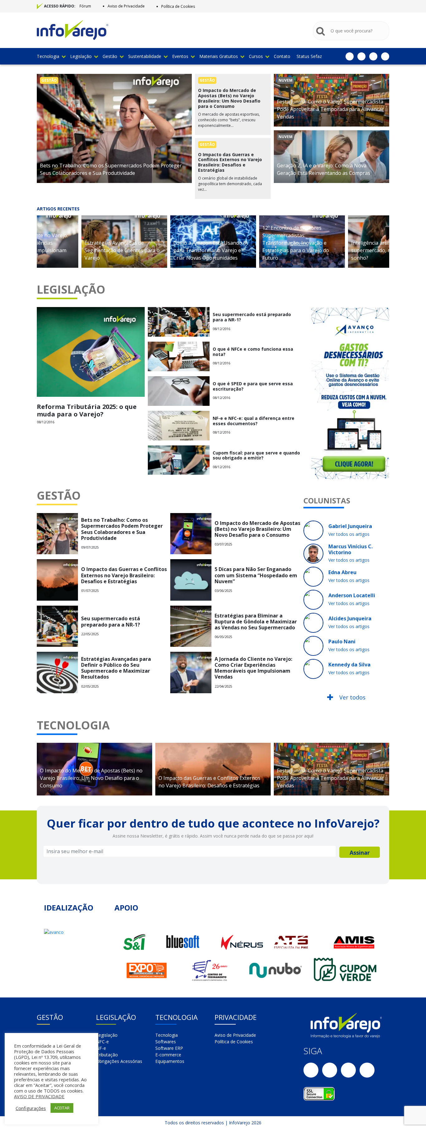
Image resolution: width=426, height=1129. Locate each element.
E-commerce (168, 1055)
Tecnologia (48, 56)
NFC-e (102, 1042)
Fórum (85, 6)
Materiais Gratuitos (218, 56)
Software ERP (169, 1048)
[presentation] (27, 244)
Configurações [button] (31, 1108)
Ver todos (351, 697)
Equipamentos (169, 1061)
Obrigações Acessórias (119, 1061)
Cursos (256, 56)
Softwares (165, 1042)
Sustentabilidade (144, 56)
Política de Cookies (178, 6)
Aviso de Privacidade (126, 6)
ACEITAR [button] (62, 1108)
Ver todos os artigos (349, 534)
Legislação (81, 56)
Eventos (180, 56)
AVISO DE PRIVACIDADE (39, 1096)
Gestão (110, 56)
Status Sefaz (309, 56)
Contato (282, 56)
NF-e (101, 1048)
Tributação (107, 1055)
